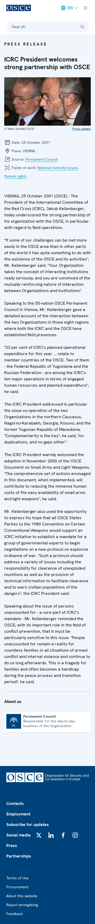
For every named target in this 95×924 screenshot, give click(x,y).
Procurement (17, 887)
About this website (21, 896)
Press (11, 845)
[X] (39, 835)
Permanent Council (41, 159)
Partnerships (18, 856)
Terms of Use (17, 878)
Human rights (15, 176)
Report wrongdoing (22, 904)
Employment (18, 814)
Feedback (14, 913)
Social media (18, 835)
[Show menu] (85, 8)
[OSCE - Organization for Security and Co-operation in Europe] (18, 8)
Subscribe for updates (27, 824)
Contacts (15, 803)
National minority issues (57, 167)
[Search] (82, 27)
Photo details (81, 129)
